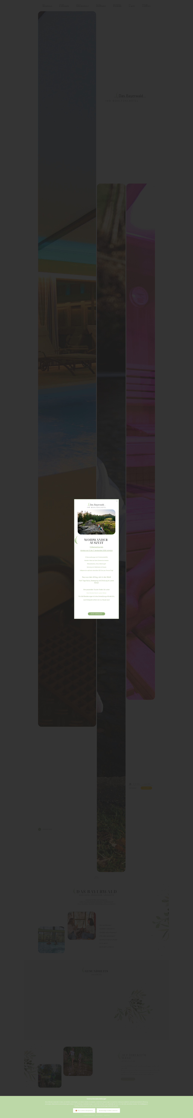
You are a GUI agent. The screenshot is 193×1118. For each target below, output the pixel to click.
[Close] (117, 501)
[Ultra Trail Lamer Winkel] (96, 522)
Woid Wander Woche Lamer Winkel (96, 593)
